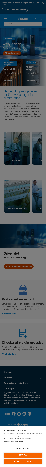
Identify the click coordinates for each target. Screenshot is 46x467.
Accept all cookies (23, 461)
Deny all (23, 455)
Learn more (19, 441)
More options (22, 449)
